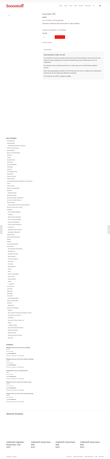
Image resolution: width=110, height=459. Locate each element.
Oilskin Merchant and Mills (13, 237)
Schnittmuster (10, 246)
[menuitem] (60, 5)
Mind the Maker (11, 202)
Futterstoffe (10, 167)
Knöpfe (9, 322)
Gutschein (9, 169)
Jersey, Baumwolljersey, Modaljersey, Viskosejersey (19, 181)
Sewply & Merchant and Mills (15, 335)
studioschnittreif (12, 279)
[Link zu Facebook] (7, 1)
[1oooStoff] (15, 5)
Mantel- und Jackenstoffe (13, 188)
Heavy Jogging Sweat (13, 298)
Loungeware (11, 227)
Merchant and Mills (11, 195)
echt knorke (11, 261)
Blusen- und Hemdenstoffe (13, 152)
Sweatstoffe (10, 295)
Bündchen (9, 155)
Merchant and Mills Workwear (14, 200)
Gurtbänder (10, 317)
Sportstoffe (9, 288)
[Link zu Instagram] (14, 1)
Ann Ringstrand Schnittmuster (15, 248)
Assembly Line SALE (13, 253)
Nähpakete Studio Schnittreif (15, 229)
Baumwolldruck (11, 150)
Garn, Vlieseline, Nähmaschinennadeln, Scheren (20, 312)
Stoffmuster (10, 291)
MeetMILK (9, 190)
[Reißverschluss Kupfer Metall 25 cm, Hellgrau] (1, 229)
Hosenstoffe (10, 174)
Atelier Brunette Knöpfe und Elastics (17, 145)
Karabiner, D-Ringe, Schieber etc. (16, 320)
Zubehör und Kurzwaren (13, 307)
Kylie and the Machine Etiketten (15, 327)
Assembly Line (11, 251)
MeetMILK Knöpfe (12, 193)
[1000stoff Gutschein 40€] (109, 229)
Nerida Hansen (10, 234)
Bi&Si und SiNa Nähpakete (14, 217)
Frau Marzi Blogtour (12, 164)
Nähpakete (9, 209)
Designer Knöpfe (13, 325)
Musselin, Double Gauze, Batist (14, 207)
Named (9, 269)
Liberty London (10, 185)
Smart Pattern (11, 276)
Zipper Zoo (10, 337)
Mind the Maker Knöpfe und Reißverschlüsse (19, 204)
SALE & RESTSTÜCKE (12, 244)
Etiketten (10, 310)
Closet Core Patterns (13, 259)
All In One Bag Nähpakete (14, 212)
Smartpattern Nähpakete (14, 232)
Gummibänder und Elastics (14, 315)
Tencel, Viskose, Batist (12, 300)
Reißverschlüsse (12, 332)
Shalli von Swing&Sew (13, 274)
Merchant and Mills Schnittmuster (15, 197)
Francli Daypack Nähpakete (14, 224)
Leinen (8, 183)
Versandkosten (12, 353)
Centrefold (11, 284)
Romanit (9, 241)
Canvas (9, 157)
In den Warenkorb (60, 37)
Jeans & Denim (10, 178)
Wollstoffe (9, 303)
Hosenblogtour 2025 (12, 171)
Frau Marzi (10, 264)
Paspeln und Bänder (13, 330)
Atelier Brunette (11, 143)
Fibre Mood (10, 162)
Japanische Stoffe (11, 176)
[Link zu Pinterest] (10, 1)
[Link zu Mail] (17, 1)
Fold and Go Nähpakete (13, 222)
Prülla (9, 271)
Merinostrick (11, 305)
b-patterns (10, 214)
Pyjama (9, 239)
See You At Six (10, 286)
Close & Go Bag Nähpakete (14, 219)
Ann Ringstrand (11, 140)
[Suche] (93, 5)
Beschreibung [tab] (47, 49)
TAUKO (9, 281)
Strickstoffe (9, 293)
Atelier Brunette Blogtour (13, 148)
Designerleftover (11, 159)
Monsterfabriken (12, 266)
